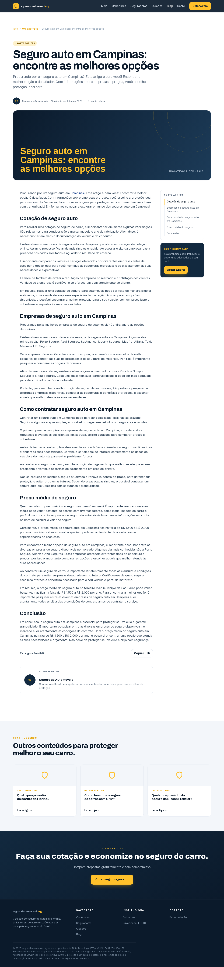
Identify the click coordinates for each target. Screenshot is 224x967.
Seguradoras (139, 6)
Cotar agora (200, 6)
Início (103, 6)
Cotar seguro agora (112, 879)
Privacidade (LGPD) (134, 923)
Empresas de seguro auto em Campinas (183, 209)
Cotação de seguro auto (181, 201)
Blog (170, 6)
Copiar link (142, 653)
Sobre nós (129, 917)
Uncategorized (30, 28)
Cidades (157, 6)
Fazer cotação (178, 917)
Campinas (77, 193)
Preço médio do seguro (180, 227)
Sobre (181, 6)
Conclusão (173, 233)
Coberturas (119, 6)
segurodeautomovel (27, 911)
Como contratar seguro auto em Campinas (183, 219)
